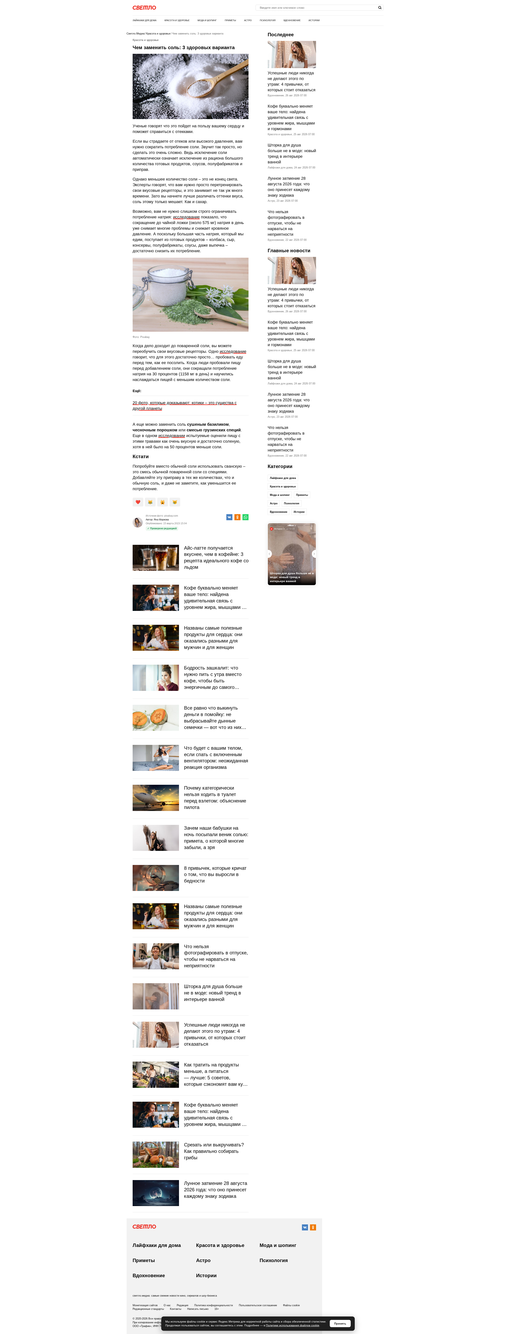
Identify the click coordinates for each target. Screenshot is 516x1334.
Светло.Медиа (135, 33)
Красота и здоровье (176, 20)
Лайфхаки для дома (144, 20)
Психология (268, 20)
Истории (314, 20)
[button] (314, 554)
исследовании (171, 435)
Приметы (230, 20)
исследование (186, 217)
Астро (248, 20)
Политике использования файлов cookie (292, 1325)
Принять (340, 1323)
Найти (380, 8)
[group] (292, 554)
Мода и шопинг (207, 20)
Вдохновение (292, 20)
